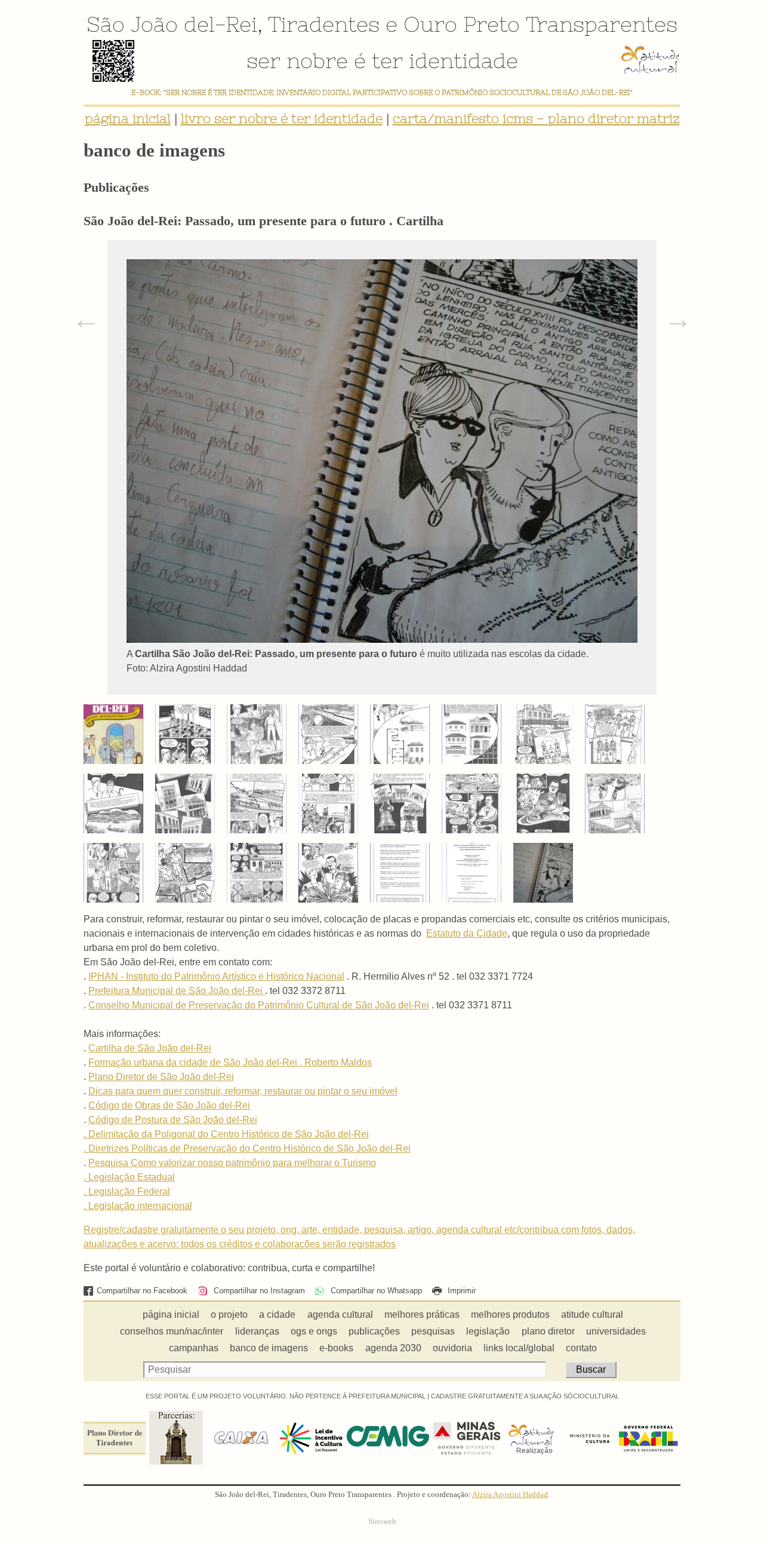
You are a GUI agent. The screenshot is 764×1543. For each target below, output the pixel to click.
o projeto (229, 1314)
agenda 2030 (393, 1348)
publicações (374, 1331)
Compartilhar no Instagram (257, 1290)
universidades (616, 1331)
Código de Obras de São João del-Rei (169, 1105)
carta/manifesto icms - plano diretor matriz (536, 118)
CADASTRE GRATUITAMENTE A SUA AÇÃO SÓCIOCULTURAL (525, 1396)
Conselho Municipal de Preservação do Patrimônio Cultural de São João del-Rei (258, 1005)
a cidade (277, 1314)
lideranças (257, 1331)
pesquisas (433, 1331)
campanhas (193, 1348)
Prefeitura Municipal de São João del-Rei (176, 991)
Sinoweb (382, 1521)
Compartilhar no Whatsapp (374, 1290)
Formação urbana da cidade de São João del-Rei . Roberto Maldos (230, 1062)
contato (581, 1348)
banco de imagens (269, 1348)
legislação (488, 1331)
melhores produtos (510, 1314)
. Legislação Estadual (129, 1177)
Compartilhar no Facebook (142, 1290)
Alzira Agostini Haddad (510, 1494)
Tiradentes (324, 24)
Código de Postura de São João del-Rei (172, 1120)
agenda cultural (340, 1314)
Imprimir (460, 1290)
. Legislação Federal (127, 1191)
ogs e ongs (314, 1331)
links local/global (518, 1348)
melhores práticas (422, 1314)
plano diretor (548, 1331)
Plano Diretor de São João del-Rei (161, 1077)
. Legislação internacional (138, 1206)
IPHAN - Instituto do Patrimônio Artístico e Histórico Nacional (216, 976)
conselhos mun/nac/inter (171, 1331)
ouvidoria (452, 1348)
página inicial (128, 118)
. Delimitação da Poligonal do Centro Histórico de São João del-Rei (226, 1134)
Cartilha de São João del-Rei (149, 1048)
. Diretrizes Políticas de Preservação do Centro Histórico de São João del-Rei (247, 1148)
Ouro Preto (461, 24)
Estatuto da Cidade (466, 933)
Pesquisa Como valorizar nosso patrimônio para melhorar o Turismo (232, 1163)
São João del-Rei (172, 24)
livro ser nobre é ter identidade (282, 118)
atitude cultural (592, 1314)
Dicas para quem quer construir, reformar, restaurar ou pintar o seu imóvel (243, 1091)
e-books (336, 1348)
